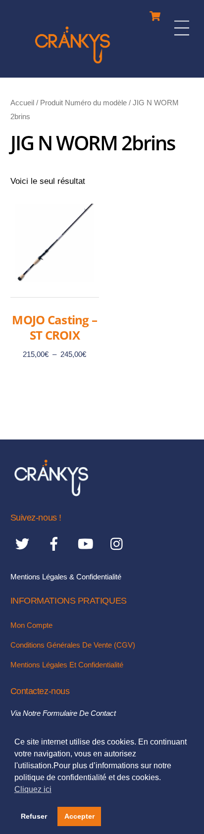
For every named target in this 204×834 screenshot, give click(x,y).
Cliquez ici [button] (32, 789)
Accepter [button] (79, 816)
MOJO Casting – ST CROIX (54, 327)
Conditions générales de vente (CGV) (72, 645)
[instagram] (119, 544)
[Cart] (155, 13)
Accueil (22, 102)
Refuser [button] (34, 816)
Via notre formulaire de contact (63, 713)
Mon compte (31, 625)
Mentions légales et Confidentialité (66, 664)
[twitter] (24, 544)
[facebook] (55, 544)
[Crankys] (72, 65)
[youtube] (87, 544)
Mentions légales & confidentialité (65, 576)
